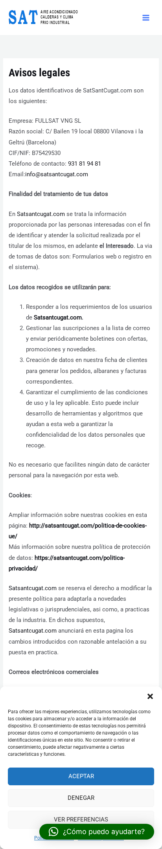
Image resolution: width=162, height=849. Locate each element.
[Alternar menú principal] (146, 17)
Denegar (81, 797)
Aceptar (81, 776)
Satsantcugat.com (41, 214)
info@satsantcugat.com (56, 174)
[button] (150, 696)
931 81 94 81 (84, 163)
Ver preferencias (81, 819)
